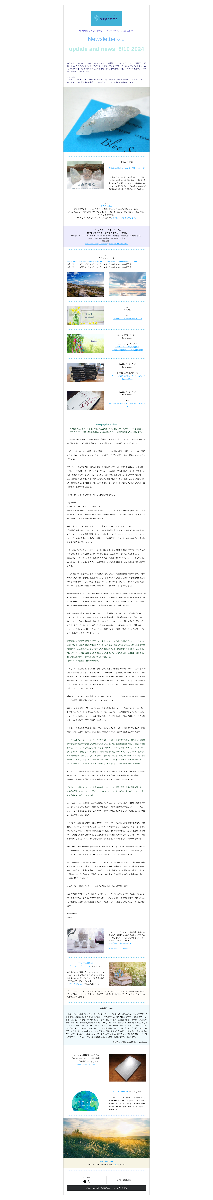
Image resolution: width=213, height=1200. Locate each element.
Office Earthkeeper (120, 1092)
